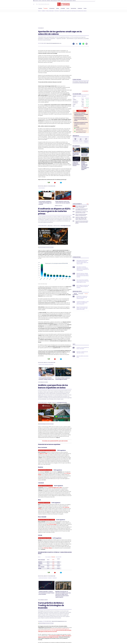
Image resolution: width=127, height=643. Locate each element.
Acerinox (62, 0)
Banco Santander (42, 447)
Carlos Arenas (50, 225)
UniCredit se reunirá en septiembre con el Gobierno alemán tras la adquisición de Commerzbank (83, 268)
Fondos (80, 140)
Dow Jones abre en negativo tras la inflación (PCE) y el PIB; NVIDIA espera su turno (83, 281)
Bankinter (40, 467)
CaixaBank (40, 563)
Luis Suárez (49, 402)
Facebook (74, 44)
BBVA (39, 500)
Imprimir (87, 44)
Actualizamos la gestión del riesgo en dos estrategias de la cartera (80, 119)
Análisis (75, 293)
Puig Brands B (75, 102)
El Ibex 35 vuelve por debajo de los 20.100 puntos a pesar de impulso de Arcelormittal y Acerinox (83, 275)
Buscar (37, 4)
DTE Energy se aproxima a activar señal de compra (81, 131)
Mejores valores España (68, 0)
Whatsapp (83, 44)
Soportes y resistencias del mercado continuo (82, 352)
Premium (86, 293)
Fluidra (74, 104)
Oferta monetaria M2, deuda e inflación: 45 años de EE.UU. (81, 215)
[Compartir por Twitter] (77, 44)
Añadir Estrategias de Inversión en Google (46, 247)
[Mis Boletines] (61, 183)
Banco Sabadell (42, 517)
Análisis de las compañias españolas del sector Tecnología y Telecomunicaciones (81, 114)
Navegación (33, 4)
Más (87, 203)
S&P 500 (59, 0)
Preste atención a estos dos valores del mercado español (62, 202)
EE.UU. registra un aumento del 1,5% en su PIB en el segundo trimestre (83, 286)
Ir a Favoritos (85, 91)
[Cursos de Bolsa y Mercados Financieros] (55, 183)
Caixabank (41, 482)
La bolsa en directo (77, 203)
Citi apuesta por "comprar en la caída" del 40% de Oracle (81, 212)
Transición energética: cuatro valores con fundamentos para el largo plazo (83, 303)
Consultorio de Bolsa (86, 141)
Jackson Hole (44, 0)
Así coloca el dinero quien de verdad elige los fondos (62, 378)
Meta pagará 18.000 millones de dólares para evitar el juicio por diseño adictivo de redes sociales (82, 262)
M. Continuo (79, 96)
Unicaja (40, 535)
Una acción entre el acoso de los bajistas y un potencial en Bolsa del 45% (81, 222)
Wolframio (48, 0)
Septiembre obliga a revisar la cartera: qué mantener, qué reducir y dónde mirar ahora (81, 218)
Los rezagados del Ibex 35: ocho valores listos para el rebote (81, 209)
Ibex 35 (40, 0)
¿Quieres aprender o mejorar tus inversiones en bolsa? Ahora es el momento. (46, 593)
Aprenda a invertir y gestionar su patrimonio (46, 364)
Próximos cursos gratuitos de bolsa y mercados (83, 348)
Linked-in (80, 44)
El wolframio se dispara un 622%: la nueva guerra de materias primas (82, 297)
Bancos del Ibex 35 (54, 0)
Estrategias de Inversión (66, 225)
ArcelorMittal (75, 101)
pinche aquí (63, 179)
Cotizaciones (75, 140)
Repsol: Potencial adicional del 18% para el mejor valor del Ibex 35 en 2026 (82, 308)
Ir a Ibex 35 (85, 107)
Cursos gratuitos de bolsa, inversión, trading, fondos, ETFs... (46, 378)
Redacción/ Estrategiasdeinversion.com (53, 43)
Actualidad (80, 293)
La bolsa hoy (36, 0)
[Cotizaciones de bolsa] (49, 183)
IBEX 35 (58, 437)
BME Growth (84, 96)
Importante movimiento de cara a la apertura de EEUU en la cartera (81, 124)
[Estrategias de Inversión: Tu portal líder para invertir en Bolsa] (63, 4)
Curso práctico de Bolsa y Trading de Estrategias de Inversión (45, 203)
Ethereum (74, 0)
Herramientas (76, 135)
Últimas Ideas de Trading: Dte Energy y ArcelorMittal (81, 207)
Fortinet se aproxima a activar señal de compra (82, 129)
